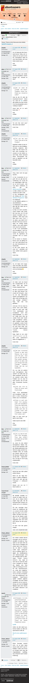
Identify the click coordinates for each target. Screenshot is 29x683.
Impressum (17, 675)
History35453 (5, 467)
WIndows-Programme (18, 198)
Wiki (14, 14)
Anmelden (19, 3)
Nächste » (24, 35)
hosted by (3, 1)
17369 (7, 603)
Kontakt (6, 675)
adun (3, 69)
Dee (3, 118)
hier (22, 100)
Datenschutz (11, 675)
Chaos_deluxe (6, 533)
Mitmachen (14, 17)
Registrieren (25, 3)
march (3, 593)
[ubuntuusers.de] (11, 8)
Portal (4, 14)
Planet (25, 14)
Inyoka (7, 669)
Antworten (5, 38)
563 (7, 498)
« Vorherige (12, 35)
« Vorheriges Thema (12, 663)
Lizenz (2, 675)
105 (7, 472)
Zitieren (24, 47)
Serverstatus (23, 675)
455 (7, 538)
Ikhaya (19, 14)
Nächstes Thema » (23, 663)
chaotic (4, 48)
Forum (9, 14)
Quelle (14, 624)
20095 (7, 127)
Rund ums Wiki (15, 28)
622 (7, 55)
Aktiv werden (8, 28)
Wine (23, 196)
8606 (7, 78)
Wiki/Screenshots (17, 189)
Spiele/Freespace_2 (7, 44)
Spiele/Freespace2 (17, 336)
